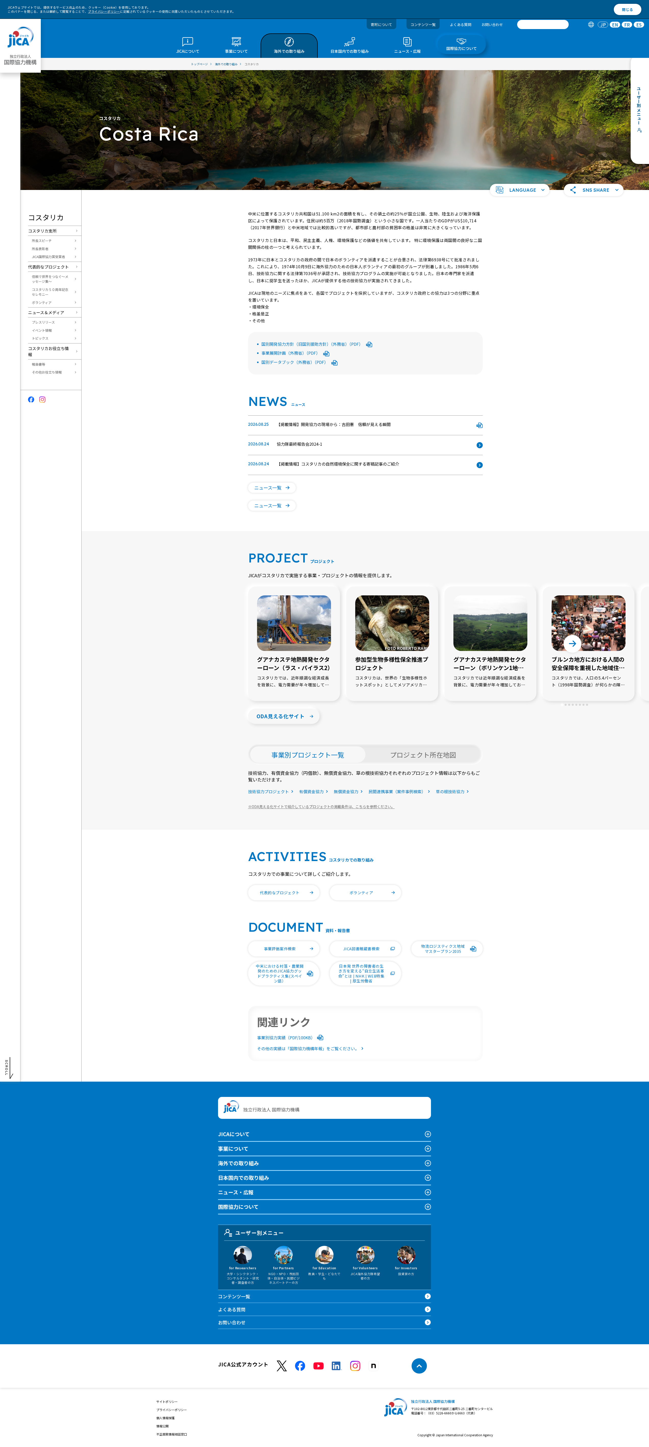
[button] (520, 190)
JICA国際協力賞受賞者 (48, 256)
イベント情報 (42, 330)
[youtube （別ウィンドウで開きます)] (318, 1366)
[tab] (591, 25)
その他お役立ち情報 (47, 372)
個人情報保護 (165, 1418)
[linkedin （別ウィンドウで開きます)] (337, 1366)
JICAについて (234, 1134)
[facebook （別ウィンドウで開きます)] (300, 1366)
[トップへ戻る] (419, 1366)
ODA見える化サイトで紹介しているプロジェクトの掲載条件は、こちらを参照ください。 (321, 806)
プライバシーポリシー (104, 11)
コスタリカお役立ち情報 (48, 351)
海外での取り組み (238, 1163)
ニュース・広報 (235, 1192)
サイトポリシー (167, 1401)
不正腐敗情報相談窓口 (171, 1434)
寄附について (381, 24)
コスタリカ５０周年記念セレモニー (50, 292)
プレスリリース (43, 322)
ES (639, 25)
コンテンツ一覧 (423, 24)
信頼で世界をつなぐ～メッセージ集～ (50, 279)
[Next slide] (572, 644)
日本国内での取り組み (243, 1177)
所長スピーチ (42, 240)
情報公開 (162, 1426)
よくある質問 (460, 24)
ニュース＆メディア (46, 312)
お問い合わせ (492, 24)
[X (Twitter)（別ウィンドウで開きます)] (282, 1366)
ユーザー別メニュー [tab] (259, 1232)
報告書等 (38, 364)
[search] (543, 24)
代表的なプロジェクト (48, 267)
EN (615, 25)
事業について (233, 1148)
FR (627, 25)
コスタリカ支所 (42, 231)
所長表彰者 (40, 248)
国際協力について (238, 1206)
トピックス (40, 338)
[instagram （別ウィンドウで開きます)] (355, 1366)
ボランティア (42, 302)
